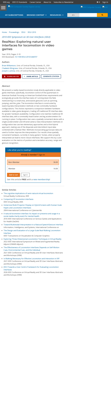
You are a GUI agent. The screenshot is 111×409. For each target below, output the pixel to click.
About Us (47, 2)
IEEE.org (6, 2)
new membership (41, 179)
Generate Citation (51, 76)
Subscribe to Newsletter (63, 2)
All (73, 15)
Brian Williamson (9, 65)
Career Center (35, 2)
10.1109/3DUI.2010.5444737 (26, 57)
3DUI (23, 32)
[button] (98, 2)
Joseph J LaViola (8, 71)
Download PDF (13, 76)
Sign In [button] (105, 2)
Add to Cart (13, 175)
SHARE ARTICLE (32, 76)
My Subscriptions (14, 15)
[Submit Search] (102, 15)
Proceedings (14, 32)
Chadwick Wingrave (10, 68)
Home (4, 32)
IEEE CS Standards (19, 2)
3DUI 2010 (32, 32)
